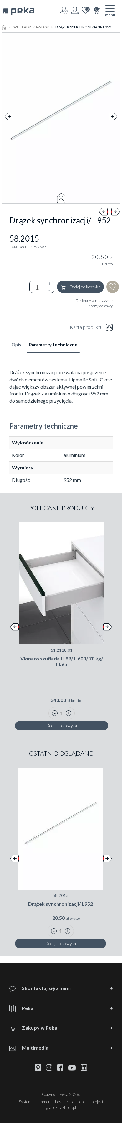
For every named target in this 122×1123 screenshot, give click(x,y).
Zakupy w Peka (39, 1028)
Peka (27, 1008)
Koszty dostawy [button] (100, 305)
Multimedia (35, 1048)
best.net (62, 1101)
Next (113, 118)
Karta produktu (86, 327)
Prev (9, 118)
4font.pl (69, 1107)
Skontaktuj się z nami (46, 988)
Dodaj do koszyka (84, 286)
